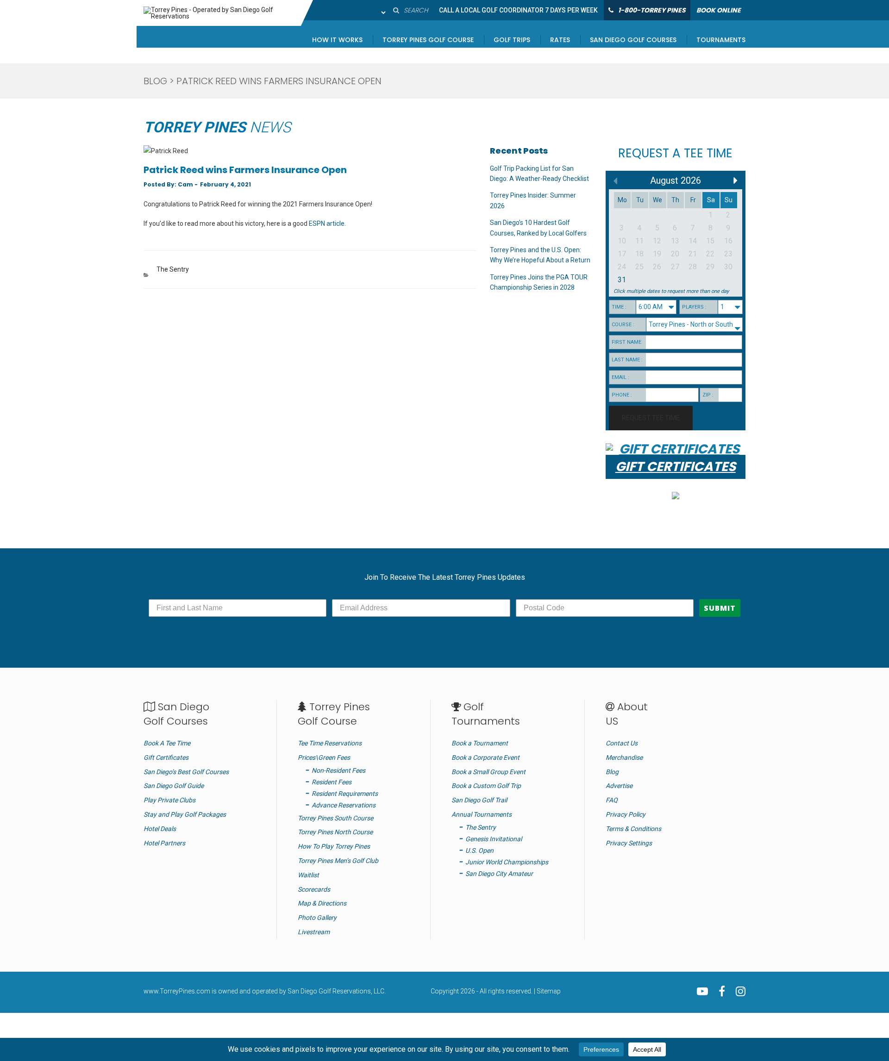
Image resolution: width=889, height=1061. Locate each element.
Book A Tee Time (167, 743)
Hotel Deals (160, 828)
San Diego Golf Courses (633, 40)
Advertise (619, 785)
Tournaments (720, 40)
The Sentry (173, 269)
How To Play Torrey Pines (334, 846)
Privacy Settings (629, 843)
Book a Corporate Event (485, 757)
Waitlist (308, 875)
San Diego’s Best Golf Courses (186, 772)
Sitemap (549, 991)
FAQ (612, 800)
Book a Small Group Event (488, 772)
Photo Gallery (317, 917)
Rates (560, 40)
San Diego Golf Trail (479, 800)
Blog (155, 80)
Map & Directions (322, 903)
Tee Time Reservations (330, 743)
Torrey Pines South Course (335, 818)
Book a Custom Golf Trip (486, 785)
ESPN (317, 223)
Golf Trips (512, 40)
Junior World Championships (506, 862)
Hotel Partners (164, 843)
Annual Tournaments (481, 814)
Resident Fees (331, 782)
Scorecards (314, 889)
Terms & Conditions (633, 828)
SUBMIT (720, 608)
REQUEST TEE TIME (651, 418)
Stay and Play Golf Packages (185, 814)
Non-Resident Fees (338, 770)
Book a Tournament (479, 743)
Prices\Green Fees (324, 757)
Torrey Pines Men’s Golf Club (338, 860)
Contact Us (622, 743)
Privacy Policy (625, 814)
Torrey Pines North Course (335, 832)
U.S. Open (479, 850)
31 (622, 279)
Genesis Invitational (493, 839)
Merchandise (624, 757)
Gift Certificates (166, 757)
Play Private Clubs (169, 800)
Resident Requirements (345, 793)
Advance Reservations (344, 805)
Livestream (314, 932)
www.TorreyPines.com (177, 991)
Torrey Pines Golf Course (428, 40)
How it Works (337, 40)
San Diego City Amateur (499, 873)
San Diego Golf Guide (174, 785)
